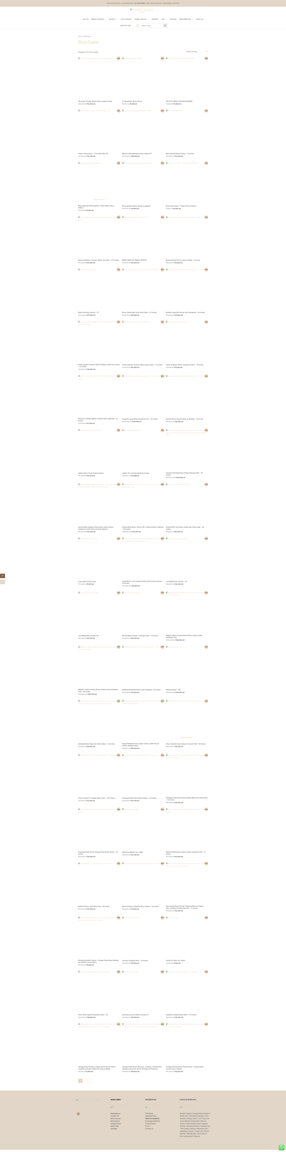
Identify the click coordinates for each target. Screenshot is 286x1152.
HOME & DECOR (140, 19)
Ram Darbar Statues (188, 1129)
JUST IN (85, 19)
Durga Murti (195, 1121)
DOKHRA (173, 19)
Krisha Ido (183, 1116)
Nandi (191, 1131)
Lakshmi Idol (205, 1126)
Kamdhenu (184, 1131)
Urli (200, 1118)
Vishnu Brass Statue (193, 1124)
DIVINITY (112, 19)
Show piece (201, 1134)
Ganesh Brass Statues (201, 1113)
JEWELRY (155, 19)
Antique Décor (192, 1118)
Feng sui (197, 1136)
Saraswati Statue (193, 1126)
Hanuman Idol (202, 1129)
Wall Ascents (191, 1134)
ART (163, 19)
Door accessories (186, 1136)
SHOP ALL (200, 19)
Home (80, 36)
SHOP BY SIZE (125, 25)
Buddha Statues (186, 1113)
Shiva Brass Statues (196, 1116)
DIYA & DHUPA (126, 19)
